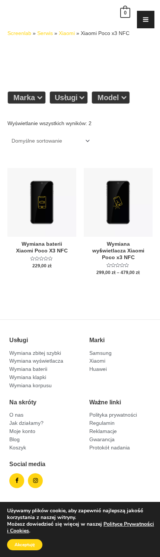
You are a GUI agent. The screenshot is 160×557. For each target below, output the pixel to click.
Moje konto (22, 431)
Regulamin (102, 423)
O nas (16, 415)
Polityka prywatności (113, 415)
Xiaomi (67, 33)
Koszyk (17, 448)
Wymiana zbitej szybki (35, 353)
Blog (14, 439)
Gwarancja (102, 439)
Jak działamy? (26, 423)
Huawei (98, 369)
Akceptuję (25, 545)
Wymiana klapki (27, 377)
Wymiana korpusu (30, 385)
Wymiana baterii (28, 369)
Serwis (45, 33)
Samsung (100, 353)
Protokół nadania (109, 448)
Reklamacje (103, 431)
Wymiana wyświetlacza (36, 361)
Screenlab (19, 33)
